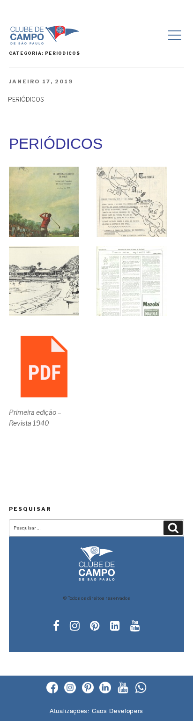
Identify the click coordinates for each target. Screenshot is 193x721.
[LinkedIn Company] (105, 688)
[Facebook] (52, 688)
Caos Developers (117, 710)
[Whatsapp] (140, 688)
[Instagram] (70, 688)
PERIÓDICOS (26, 99)
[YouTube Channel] (123, 688)
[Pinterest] (88, 688)
